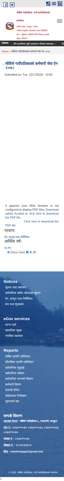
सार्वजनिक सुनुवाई (14, 367)
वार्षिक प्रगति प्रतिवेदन (17, 356)
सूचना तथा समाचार (15, 287)
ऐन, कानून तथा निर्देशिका (19, 298)
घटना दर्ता (10, 325)
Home (5, 51)
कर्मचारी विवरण (13, 384)
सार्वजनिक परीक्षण (14, 373)
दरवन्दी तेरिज (12, 390)
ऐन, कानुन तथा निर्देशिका (17, 237)
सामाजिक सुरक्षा (13, 330)
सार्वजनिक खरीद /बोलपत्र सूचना (23, 293)
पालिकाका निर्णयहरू (15, 395)
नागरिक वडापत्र (14, 336)
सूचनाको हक (12, 401)
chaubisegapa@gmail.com (26, 451)
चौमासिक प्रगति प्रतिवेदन (19, 362)
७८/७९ (8, 247)
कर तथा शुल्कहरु (14, 304)
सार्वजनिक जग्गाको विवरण (19, 379)
